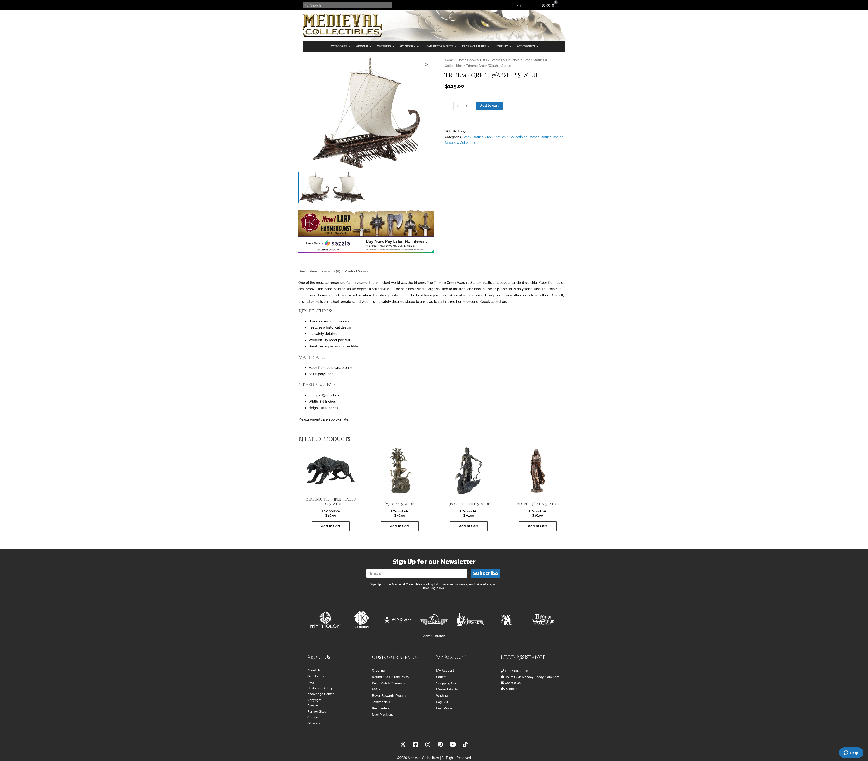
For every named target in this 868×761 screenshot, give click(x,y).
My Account (445, 670)
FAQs (376, 689)
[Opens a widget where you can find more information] (851, 753)
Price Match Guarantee (389, 683)
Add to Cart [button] (330, 526)
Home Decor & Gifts (472, 60)
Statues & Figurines (505, 60)
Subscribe (485, 573)
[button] (426, 65)
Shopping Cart (446, 683)
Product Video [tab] (356, 271)
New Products (382, 714)
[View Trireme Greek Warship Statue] (314, 187)
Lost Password (447, 708)
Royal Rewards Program (390, 695)
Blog (310, 682)
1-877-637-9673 (516, 671)
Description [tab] (307, 271)
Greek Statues (472, 137)
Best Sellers (381, 708)
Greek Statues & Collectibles (506, 137)
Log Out (442, 702)
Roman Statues (540, 137)
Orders (441, 677)
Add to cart (489, 106)
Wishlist (442, 695)
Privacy (312, 705)
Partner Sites (316, 711)
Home (449, 60)
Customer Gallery (320, 688)
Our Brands (315, 676)
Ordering (378, 670)
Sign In (521, 5)
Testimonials (381, 702)
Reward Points (447, 689)
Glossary (313, 723)
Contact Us (513, 683)
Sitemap (511, 688)
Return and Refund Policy (391, 677)
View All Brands (434, 636)
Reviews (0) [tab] (330, 271)
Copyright (314, 700)
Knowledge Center (320, 694)
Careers (313, 717)
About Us (314, 670)
